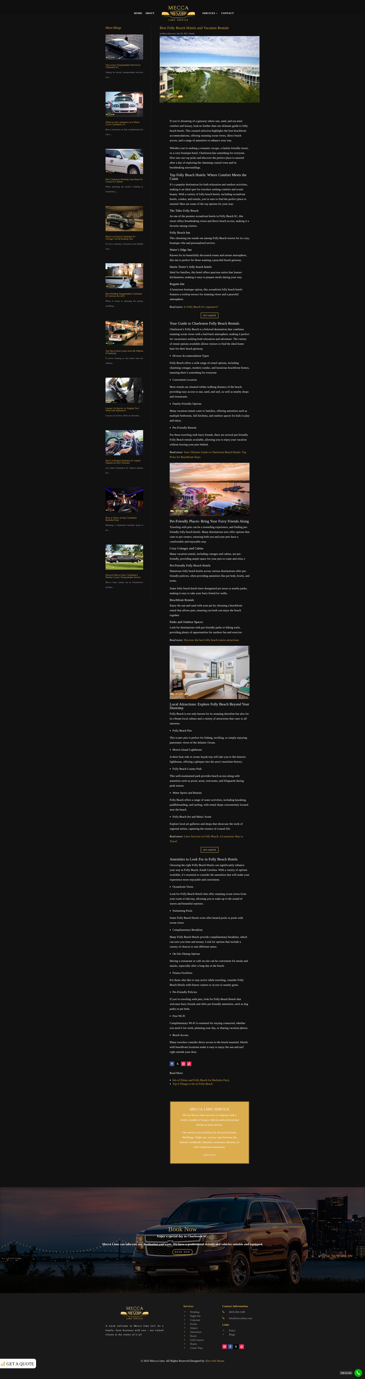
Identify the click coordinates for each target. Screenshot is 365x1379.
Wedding (194, 1312)
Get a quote (20, 1363)
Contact (227, 13)
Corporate (195, 1320)
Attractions (195, 1332)
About (149, 13)
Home (138, 13)
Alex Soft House (214, 1360)
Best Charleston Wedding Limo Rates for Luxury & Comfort (124, 180)
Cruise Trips (196, 1347)
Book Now (182, 1229)
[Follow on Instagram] (183, 1064)
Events (193, 1324)
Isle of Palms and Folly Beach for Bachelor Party (201, 1080)
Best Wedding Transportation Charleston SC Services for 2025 (124, 295)
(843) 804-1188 (237, 1312)
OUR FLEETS (209, 1155)
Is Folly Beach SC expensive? (201, 306)
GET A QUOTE (209, 315)
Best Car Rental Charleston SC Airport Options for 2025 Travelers (123, 461)
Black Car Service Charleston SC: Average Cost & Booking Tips (121, 237)
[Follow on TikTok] (189, 1064)
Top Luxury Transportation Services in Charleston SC (123, 66)
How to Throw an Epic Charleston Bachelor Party (121, 519)
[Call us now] (358, 1373)
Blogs (232, 1334)
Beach (193, 1336)
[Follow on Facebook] (172, 1064)
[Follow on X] (177, 1064)
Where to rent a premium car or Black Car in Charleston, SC (122, 123)
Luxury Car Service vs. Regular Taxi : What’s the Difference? (123, 409)
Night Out (195, 1316)
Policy (232, 1330)
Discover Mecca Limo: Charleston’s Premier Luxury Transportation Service (123, 576)
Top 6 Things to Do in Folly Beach (193, 1083)
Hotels (191, 34)
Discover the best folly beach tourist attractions (211, 640)
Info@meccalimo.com (240, 1318)
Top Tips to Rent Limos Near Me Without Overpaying (124, 352)
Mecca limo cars (168, 34)
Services (208, 13)
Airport (194, 1328)
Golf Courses (197, 1339)
